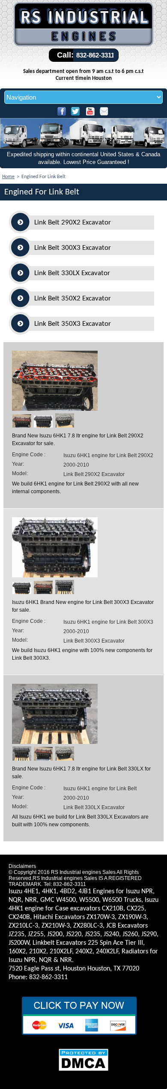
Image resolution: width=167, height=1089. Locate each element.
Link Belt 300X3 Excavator (72, 248)
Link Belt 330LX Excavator (72, 273)
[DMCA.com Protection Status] (83, 1070)
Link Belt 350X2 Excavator (72, 298)
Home (8, 176)
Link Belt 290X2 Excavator (72, 222)
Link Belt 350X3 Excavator (72, 324)
